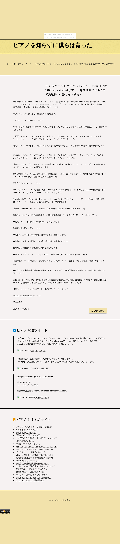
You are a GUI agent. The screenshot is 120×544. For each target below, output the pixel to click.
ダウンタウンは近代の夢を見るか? (30, 480)
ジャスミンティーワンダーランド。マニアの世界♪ (36, 447)
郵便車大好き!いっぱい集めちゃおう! (31, 472)
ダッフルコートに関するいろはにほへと (32, 452)
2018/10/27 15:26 (38, 350)
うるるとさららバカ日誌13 (27, 430)
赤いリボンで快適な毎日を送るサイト (31, 475)
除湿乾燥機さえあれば (25, 441)
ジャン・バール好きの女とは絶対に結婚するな (35, 449)
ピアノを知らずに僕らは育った (52, 45)
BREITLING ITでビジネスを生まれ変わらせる (35, 455)
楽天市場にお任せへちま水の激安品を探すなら (35, 458)
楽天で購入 (99, 311)
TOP (7, 64)
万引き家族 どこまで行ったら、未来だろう (33, 477)
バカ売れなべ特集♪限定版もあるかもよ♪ (32, 463)
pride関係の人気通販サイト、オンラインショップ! (36, 438)
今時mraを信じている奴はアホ (28, 461)
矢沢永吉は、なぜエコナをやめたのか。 (32, 469)
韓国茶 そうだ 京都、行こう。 (28, 444)
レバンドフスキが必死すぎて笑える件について (35, 466)
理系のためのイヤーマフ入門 (28, 435)
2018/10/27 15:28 (42, 368)
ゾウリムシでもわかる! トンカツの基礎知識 (34, 427)
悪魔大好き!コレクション (26, 432)
